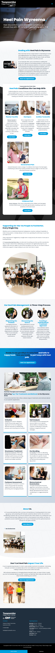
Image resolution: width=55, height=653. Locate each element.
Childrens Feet (27, 201)
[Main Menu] (52, 3)
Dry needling (33, 452)
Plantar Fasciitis (12, 117)
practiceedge (28, 647)
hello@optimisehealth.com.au (9, 630)
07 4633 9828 (6, 627)
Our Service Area (10, 528)
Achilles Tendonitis (43, 117)
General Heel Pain (27, 165)
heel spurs (31, 123)
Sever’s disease (13, 203)
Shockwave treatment (10, 452)
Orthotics (7, 421)
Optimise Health (31, 645)
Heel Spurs (27, 117)
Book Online (14, 651)
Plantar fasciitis (11, 120)
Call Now (41, 651)
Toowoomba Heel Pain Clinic (11, 242)
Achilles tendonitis (41, 123)
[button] (27, 528)
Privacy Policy (39, 645)
